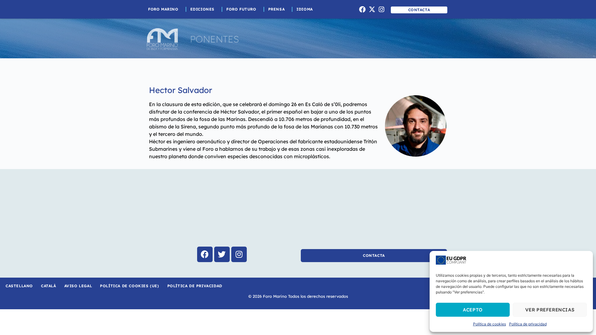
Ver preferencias (550, 310)
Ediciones (202, 9)
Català (48, 286)
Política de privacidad (528, 324)
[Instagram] (381, 9)
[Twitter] (222, 254)
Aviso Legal (78, 286)
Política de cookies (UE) (129, 286)
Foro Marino (163, 9)
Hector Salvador (180, 90)
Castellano (19, 286)
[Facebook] (362, 9)
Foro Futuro (241, 9)
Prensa (276, 9)
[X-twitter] (371, 9)
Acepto (473, 310)
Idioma (304, 9)
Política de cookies (489, 324)
